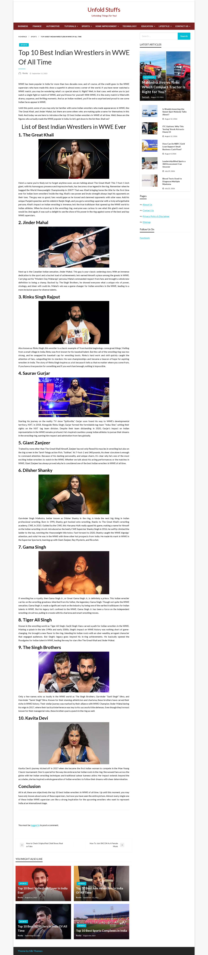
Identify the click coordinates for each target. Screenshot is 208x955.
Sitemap (147, 222)
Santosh (146, 97)
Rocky (25, 73)
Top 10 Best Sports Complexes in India (101, 930)
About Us (147, 204)
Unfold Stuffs (104, 9)
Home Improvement (106, 26)
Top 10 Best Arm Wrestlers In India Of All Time (99, 890)
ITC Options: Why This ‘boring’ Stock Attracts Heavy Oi (173, 129)
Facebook (145, 237)
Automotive (53, 26)
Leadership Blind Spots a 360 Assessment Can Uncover (174, 164)
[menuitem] (23, 26)
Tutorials (70, 26)
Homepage (22, 37)
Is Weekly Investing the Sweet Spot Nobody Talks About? (174, 112)
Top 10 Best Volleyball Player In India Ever (42, 890)
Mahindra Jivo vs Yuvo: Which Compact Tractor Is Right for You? (164, 87)
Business (23, 26)
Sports (86, 26)
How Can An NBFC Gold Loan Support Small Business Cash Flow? (173, 146)
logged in (35, 825)
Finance (37, 26)
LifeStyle (164, 26)
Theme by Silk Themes (30, 950)
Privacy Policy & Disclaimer (156, 216)
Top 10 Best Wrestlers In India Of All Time (42, 928)
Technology (130, 26)
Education (147, 26)
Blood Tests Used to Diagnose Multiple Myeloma (172, 181)
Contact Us (181, 26)
